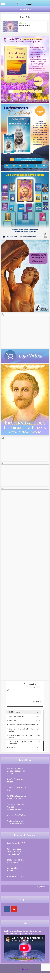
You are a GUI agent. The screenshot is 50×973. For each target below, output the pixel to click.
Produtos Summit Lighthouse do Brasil (16, 822)
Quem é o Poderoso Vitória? (15, 869)
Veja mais (41, 887)
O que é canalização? (16, 843)
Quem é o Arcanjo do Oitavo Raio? (16, 861)
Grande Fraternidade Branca (16, 780)
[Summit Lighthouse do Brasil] (25, 3)
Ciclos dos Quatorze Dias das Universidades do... (15, 807)
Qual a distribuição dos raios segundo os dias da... (16, 771)
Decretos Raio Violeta (16, 815)
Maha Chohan (24, 25)
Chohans (22, 23)
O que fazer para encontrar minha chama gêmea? (14, 851)
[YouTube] (14, 909)
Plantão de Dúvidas (15, 876)
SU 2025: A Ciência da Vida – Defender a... (16, 797)
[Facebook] (7, 909)
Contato (25, 969)
